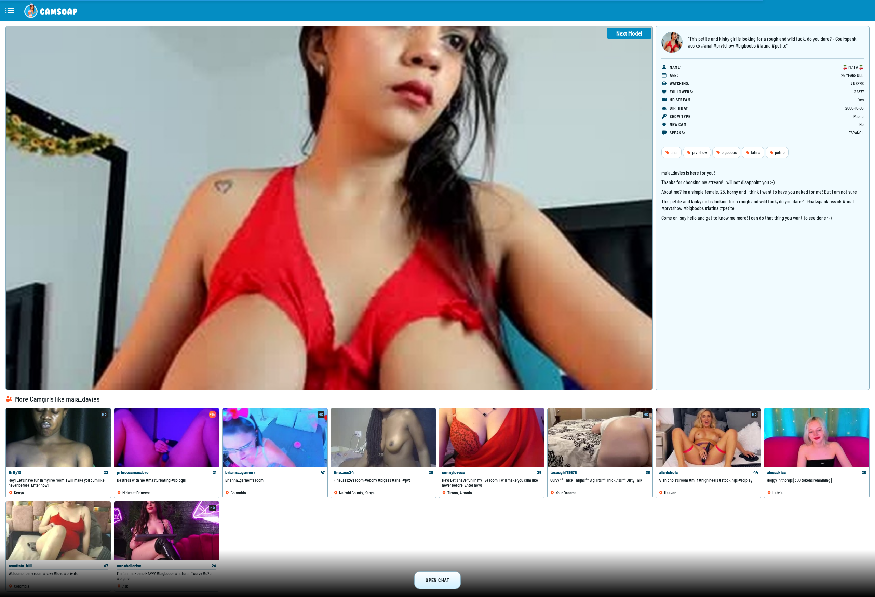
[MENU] (10, 10)
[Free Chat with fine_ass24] (383, 437)
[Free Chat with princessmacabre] (166, 437)
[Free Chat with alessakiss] (816, 437)
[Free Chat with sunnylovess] (491, 437)
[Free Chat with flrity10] (58, 437)
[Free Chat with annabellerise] (166, 530)
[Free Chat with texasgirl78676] (600, 437)
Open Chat (437, 580)
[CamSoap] (50, 10)
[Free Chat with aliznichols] (708, 437)
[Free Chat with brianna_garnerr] (275, 437)
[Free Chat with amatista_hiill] (58, 530)
